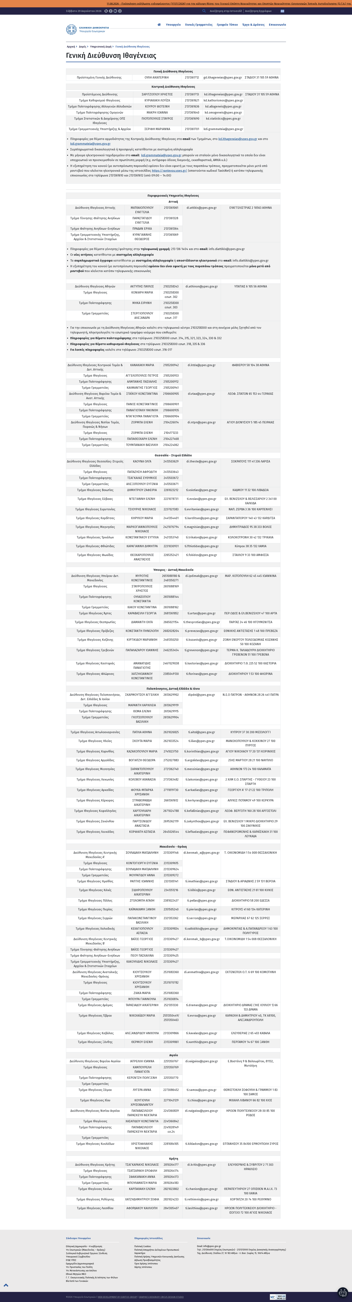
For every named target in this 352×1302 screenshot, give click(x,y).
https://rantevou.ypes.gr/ (169, 170)
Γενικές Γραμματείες (198, 24)
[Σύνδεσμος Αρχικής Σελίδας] (159, 24)
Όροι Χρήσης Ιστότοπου (146, 1263)
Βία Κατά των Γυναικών (77, 1281)
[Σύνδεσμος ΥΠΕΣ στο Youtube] (115, 11)
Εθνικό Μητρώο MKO (76, 1274)
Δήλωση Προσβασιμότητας (147, 1260)
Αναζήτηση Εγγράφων (258, 11)
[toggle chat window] (342, 1292)
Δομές (82, 46)
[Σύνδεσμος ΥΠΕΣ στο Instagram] (120, 11)
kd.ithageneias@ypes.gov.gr (237, 139)
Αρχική (71, 46)
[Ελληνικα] (282, 11)
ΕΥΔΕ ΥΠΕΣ (71, 1260)
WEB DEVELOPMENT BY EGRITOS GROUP (117, 1297)
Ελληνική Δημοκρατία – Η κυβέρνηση (84, 1246)
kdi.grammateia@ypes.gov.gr (90, 143)
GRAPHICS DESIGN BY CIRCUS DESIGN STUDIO (161, 1297)
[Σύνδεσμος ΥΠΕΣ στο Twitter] (106, 11)
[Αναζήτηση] (204, 11)
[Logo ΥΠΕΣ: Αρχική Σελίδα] (99, 29)
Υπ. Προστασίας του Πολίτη (79, 1267)
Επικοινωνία (277, 24)
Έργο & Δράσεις (253, 24)
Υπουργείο (173, 24)
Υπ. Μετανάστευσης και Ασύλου (81, 1270)
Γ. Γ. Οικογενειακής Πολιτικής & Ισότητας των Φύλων (92, 1277)
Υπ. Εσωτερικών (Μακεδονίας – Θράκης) (85, 1250)
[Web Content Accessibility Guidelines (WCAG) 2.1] (235, 1297)
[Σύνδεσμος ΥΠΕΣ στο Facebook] (111, 11)
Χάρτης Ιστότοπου (143, 1267)
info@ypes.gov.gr (212, 1246)
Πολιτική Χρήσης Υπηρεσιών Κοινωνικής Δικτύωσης (159, 1256)
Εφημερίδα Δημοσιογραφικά (80, 1263)
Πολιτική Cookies (142, 1246)
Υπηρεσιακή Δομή (100, 46)
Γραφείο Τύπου (227, 24)
